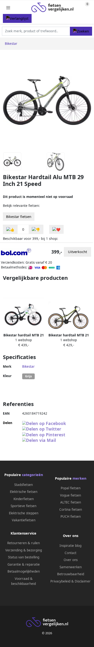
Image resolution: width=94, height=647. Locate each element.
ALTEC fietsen (70, 502)
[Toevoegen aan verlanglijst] (56, 229)
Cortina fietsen (70, 509)
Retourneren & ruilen (23, 543)
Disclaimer (83, 581)
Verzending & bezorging (23, 550)
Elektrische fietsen (23, 492)
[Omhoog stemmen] (10, 229)
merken (79, 478)
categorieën (32, 474)
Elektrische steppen (23, 513)
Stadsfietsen (23, 485)
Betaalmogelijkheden (23, 571)
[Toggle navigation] (8, 7)
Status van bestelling (23, 557)
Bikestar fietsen (18, 216)
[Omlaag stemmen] (36, 229)
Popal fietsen (71, 488)
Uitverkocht (77, 251)
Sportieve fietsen (23, 506)
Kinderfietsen (23, 499)
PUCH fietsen (70, 516)
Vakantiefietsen (23, 520)
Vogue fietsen (70, 495)
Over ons (71, 560)
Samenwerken (71, 567)
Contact (70, 553)
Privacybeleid (60, 581)
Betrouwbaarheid (70, 574)
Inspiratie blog (70, 545)
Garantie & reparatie (23, 564)
